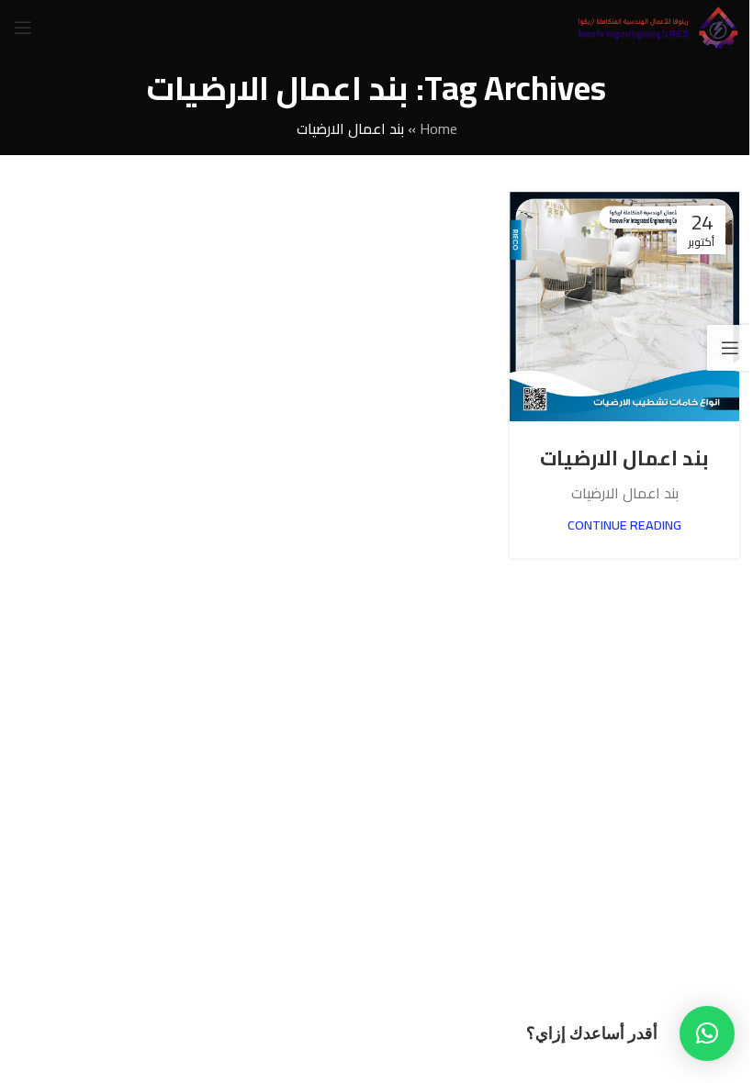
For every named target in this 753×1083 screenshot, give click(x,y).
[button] (707, 1033)
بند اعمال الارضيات (624, 458)
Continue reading (624, 524)
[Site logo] (657, 25)
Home (438, 128)
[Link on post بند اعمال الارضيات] (624, 306)
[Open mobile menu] (23, 27)
